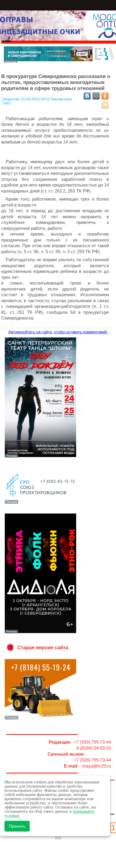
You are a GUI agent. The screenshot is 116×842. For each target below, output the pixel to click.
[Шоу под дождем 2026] (40, 457)
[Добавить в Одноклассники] (105, 96)
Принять (17, 826)
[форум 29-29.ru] (40, 503)
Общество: (11, 99)
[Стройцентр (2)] (59, 61)
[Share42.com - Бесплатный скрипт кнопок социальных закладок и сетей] (105, 105)
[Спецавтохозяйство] (40, 719)
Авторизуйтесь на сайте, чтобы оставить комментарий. (58, 332)
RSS (58, 837)
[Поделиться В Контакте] (87, 96)
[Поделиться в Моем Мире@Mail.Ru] (96, 96)
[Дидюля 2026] (40, 633)
